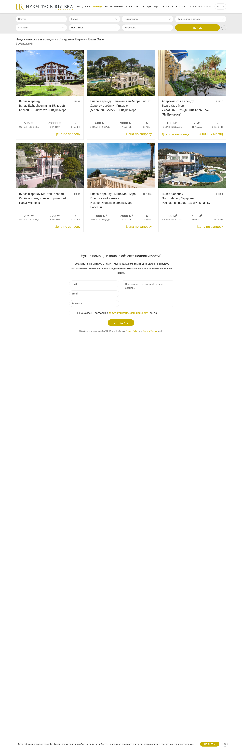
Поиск (197, 27)
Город (74, 19)
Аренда (98, 6)
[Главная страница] (44, 7)
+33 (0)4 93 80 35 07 (200, 6)
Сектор (22, 19)
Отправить (121, 322)
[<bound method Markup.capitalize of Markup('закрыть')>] (225, 744)
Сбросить (223, 27)
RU (218, 6)
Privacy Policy (132, 331)
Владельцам (152, 6)
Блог (166, 6)
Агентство (133, 6)
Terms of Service (150, 331)
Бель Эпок (77, 27)
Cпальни (23, 27)
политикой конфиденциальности (128, 313)
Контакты (179, 6)
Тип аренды (131, 19)
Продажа (83, 6)
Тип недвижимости (189, 19)
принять (209, 744)
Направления (114, 6)
